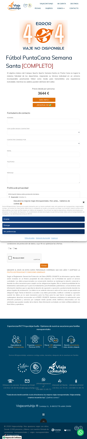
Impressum (54, 238)
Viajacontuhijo (46, 4)
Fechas (38, 8)
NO (15, 248)
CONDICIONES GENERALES (36, 272)
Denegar (7, 225)
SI (10, 248)
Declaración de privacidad (43, 238)
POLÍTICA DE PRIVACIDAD (16, 272)
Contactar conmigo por (16, 140)
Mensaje (10, 173)
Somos (60, 8)
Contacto (74, 8)
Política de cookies (30, 238)
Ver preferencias (10, 231)
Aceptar (6, 219)
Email (9, 151)
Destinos (74, 4)
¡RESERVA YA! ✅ (44, 105)
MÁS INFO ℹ (44, 100)
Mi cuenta (62, 4)
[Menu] (43, 415)
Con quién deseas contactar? (18, 129)
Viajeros (49, 8)
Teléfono (10, 162)
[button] (83, 202)
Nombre (10, 118)
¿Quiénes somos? (52, 397)
